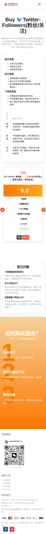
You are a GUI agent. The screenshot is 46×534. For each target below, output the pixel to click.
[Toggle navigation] (39, 4)
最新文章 (6, 475)
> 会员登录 (6, 483)
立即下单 (25, 237)
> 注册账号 (6, 480)
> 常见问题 (6, 486)
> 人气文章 (6, 489)
